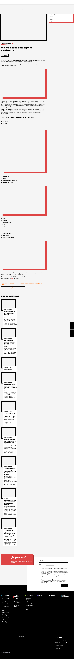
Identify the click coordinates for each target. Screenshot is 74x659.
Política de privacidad (60, 640)
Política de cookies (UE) (61, 643)
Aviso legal (58, 637)
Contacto (57, 648)
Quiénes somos (59, 645)
